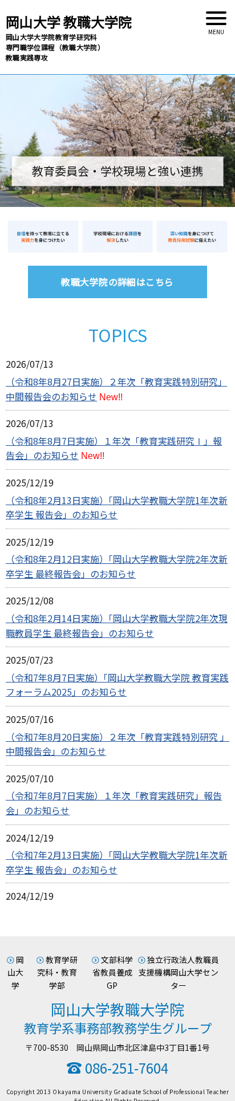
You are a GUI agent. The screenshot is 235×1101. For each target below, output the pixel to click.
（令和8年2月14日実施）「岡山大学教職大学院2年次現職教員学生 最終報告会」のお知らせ (117, 625)
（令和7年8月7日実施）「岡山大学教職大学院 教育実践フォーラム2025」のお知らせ (117, 685)
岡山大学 (15, 972)
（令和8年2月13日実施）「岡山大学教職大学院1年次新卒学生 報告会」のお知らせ (117, 507)
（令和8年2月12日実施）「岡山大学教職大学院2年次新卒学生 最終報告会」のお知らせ (117, 566)
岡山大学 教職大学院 (69, 36)
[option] (117, 141)
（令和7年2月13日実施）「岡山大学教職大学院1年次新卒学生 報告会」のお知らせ (117, 862)
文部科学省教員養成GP (112, 972)
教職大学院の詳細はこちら (117, 282)
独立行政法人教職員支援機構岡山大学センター (179, 972)
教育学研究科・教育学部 (57, 972)
